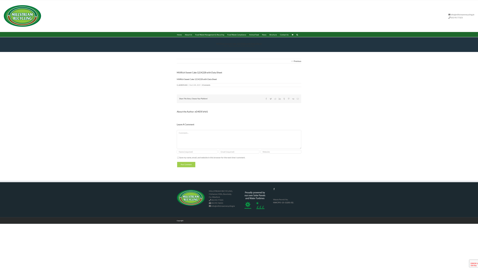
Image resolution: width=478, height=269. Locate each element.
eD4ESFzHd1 (183, 85)
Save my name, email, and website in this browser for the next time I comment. (212, 157)
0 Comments (206, 85)
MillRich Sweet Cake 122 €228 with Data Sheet (197, 79)
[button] (297, 34)
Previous (297, 61)
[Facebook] (274, 189)
